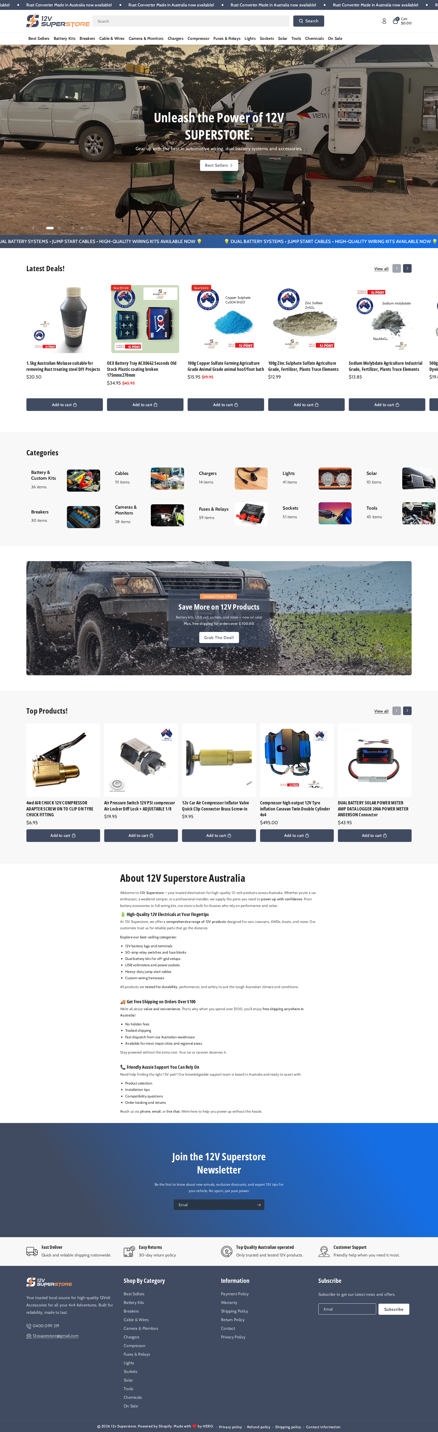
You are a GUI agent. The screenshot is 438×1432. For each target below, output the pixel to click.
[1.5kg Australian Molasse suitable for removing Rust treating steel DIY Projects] (65, 319)
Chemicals (133, 1397)
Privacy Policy (233, 1337)
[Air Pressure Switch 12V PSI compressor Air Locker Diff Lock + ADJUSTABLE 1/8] (141, 760)
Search (312, 21)
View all (381, 268)
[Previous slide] (33, 228)
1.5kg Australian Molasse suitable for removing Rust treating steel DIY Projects (63, 366)
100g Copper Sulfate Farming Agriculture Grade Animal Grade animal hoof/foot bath (226, 366)
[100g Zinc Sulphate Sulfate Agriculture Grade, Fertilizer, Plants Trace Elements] (306, 319)
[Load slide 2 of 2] (56, 228)
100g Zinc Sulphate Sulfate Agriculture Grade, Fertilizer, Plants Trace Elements (303, 366)
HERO (208, 1426)
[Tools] (400, 513)
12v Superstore (123, 1426)
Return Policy (233, 1319)
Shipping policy (288, 1427)
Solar (128, 1380)
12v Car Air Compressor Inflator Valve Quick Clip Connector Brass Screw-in (215, 806)
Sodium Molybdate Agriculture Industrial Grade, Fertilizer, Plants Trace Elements (386, 366)
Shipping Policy (234, 1311)
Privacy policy (230, 1427)
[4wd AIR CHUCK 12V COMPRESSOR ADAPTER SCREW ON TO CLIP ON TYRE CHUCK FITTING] (63, 760)
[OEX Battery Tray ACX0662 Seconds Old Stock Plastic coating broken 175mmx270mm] (145, 319)
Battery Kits (216, 156)
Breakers (131, 1311)
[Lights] (316, 478)
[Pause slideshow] (82, 228)
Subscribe (329, 1280)
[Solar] (400, 478)
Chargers (131, 1337)
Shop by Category (144, 1280)
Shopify (165, 1426)
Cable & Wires (136, 1319)
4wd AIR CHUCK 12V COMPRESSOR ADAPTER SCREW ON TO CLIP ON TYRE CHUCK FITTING (60, 809)
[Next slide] (73, 228)
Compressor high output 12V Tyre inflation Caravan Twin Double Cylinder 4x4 (295, 809)
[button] (402, 21)
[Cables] (148, 478)
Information (235, 1280)
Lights (129, 1362)
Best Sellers (134, 1293)
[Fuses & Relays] (232, 514)
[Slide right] (407, 268)
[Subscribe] (258, 1205)
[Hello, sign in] (384, 21)
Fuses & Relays (137, 1354)
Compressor (134, 1345)
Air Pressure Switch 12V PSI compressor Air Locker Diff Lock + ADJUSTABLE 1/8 (139, 806)
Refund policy (258, 1427)
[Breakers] (64, 517)
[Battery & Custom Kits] (64, 480)
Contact (228, 1328)
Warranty (229, 1302)
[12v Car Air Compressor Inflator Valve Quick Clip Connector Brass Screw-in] (218, 760)
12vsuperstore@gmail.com (56, 1335)
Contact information (323, 1427)
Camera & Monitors (141, 1328)
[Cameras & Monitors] (148, 515)
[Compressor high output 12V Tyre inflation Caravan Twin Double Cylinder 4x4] (297, 760)
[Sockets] (316, 513)
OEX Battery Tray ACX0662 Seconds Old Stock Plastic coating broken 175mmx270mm (142, 369)
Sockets (130, 1371)
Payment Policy (235, 1293)
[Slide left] (396, 268)
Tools (129, 1388)
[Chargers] (232, 478)
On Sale (131, 1406)
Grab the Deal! (219, 637)
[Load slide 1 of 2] (47, 228)
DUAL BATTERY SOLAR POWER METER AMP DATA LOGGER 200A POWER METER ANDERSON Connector (373, 809)
